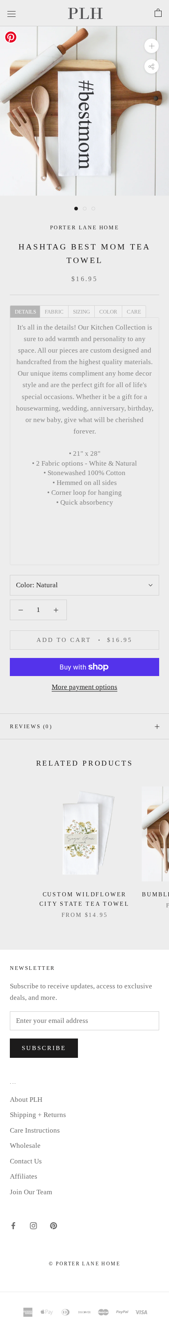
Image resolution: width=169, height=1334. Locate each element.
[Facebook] (13, 1225)
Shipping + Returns (38, 1115)
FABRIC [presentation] (54, 312)
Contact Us (26, 1161)
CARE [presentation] (134, 312)
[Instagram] (33, 1225)
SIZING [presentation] (81, 312)
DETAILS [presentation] (25, 312)
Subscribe (44, 1048)
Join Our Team (31, 1192)
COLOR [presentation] (108, 312)
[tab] (25, 311)
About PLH (26, 1099)
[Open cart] (158, 13)
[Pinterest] (53, 1225)
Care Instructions (35, 1130)
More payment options (84, 687)
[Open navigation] (11, 12)
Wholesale (25, 1145)
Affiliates (23, 1176)
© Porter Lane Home (84, 1264)
